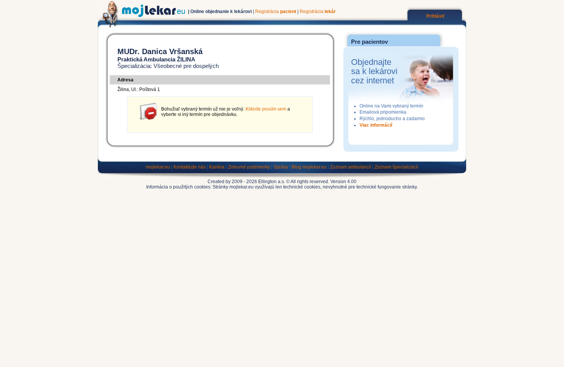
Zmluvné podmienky (249, 167)
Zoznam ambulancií (350, 167)
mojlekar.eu (158, 167)
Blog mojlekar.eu (309, 167)
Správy (281, 167)
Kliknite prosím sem (266, 109)
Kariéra (216, 167)
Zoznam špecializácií (396, 167)
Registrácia (275, 11)
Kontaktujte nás (189, 167)
